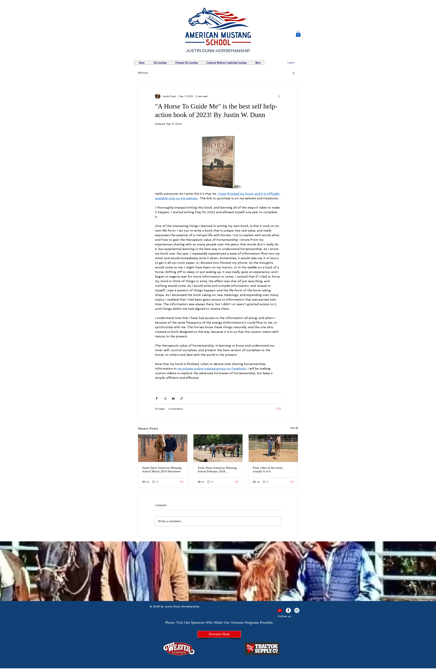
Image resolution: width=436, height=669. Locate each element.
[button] (298, 34)
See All (294, 428)
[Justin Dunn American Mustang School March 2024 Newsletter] (162, 448)
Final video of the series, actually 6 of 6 (268, 469)
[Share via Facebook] (156, 398)
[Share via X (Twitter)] (165, 398)
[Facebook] (288, 610)
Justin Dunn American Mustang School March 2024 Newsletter (161, 469)
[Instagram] (296, 610)
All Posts (143, 72)
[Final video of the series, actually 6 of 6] (273, 448)
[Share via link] (181, 398)
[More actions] (279, 96)
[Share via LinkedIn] (173, 398)
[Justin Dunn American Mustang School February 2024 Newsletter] (218, 448)
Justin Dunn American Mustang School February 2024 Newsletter (217, 469)
